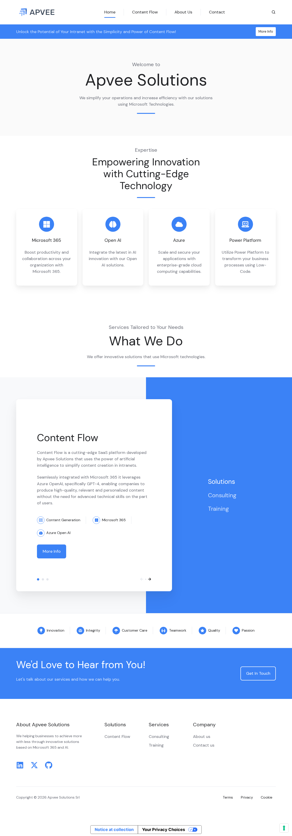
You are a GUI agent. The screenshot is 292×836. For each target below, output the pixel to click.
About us (201, 736)
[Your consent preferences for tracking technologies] (284, 828)
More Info (265, 31)
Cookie (266, 797)
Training (47, 579)
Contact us (203, 745)
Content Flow (145, 12)
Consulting (43, 579)
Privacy (247, 797)
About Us (183, 12)
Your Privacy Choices (163, 829)
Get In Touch (258, 673)
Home (109, 12)
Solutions (38, 579)
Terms (228, 797)
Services (159, 724)
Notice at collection (114, 829)
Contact (217, 12)
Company (204, 724)
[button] (273, 12)
